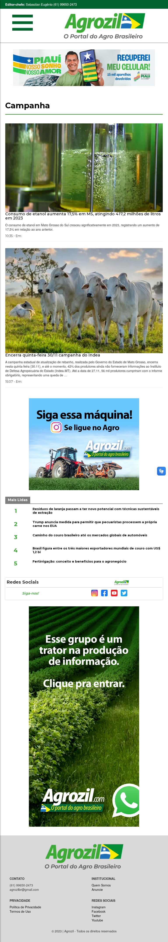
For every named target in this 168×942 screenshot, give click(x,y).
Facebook (98, 911)
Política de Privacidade (25, 907)
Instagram (99, 907)
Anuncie (97, 889)
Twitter (96, 916)
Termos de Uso (20, 911)
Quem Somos (101, 885)
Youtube (97, 920)
